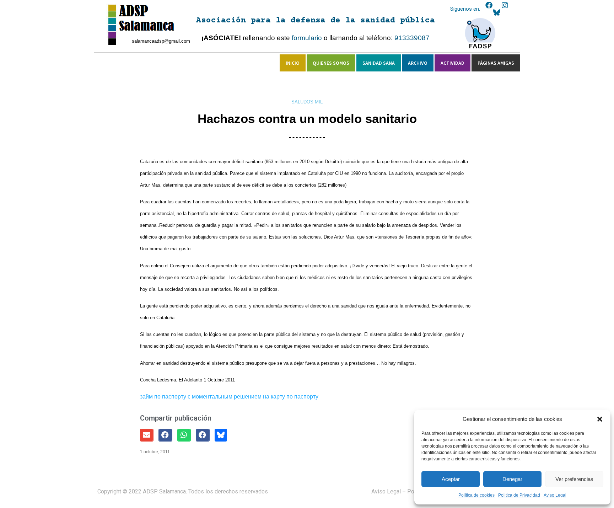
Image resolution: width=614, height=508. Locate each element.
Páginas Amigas (496, 63)
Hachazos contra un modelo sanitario (307, 118)
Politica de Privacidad (519, 495)
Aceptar (451, 479)
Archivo (417, 63)
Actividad (452, 63)
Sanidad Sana (378, 63)
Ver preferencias (574, 479)
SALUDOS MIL (307, 102)
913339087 (412, 38)
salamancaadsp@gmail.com (161, 41)
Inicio (293, 63)
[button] (599, 419)
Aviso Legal (555, 495)
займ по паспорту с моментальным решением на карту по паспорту (229, 397)
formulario (307, 38)
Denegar (512, 479)
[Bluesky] (496, 12)
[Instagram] (504, 5)
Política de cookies (476, 495)
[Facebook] (488, 5)
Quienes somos (331, 63)
